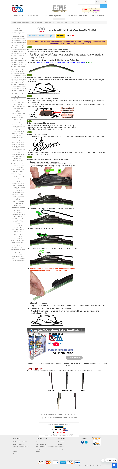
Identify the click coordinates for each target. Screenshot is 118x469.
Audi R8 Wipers (18, 205)
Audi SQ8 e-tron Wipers (18, 247)
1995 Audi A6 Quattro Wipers (18, 93)
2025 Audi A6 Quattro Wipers (18, 40)
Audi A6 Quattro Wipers (18, 144)
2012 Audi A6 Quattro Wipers (18, 64)
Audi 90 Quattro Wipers (18, 121)
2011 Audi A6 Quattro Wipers (18, 66)
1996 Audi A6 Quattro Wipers (18, 92)
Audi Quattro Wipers (18, 203)
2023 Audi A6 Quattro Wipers (18, 44)
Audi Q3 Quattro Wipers (18, 183)
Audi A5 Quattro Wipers (18, 137)
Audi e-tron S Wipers (18, 175)
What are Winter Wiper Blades (21, 446)
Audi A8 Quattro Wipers (18, 160)
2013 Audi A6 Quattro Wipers (18, 62)
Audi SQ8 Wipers (18, 246)
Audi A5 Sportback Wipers (18, 139)
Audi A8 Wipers (18, 158)
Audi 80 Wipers (18, 115)
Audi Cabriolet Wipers (18, 165)
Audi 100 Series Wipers (18, 102)
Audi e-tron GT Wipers (18, 171)
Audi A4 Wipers (18, 129)
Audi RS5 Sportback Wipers (18, 214)
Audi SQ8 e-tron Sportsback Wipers (18, 250)
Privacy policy (16, 451)
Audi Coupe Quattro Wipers (18, 169)
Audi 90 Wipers (18, 119)
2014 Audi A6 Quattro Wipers (18, 60)
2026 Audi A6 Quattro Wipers (18, 38)
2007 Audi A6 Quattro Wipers (18, 73)
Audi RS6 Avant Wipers (18, 218)
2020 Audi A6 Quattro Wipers (18, 49)
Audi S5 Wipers (18, 227)
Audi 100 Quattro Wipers (18, 100)
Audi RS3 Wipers (18, 210)
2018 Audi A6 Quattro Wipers (18, 53)
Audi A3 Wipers (18, 123)
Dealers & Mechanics (18, 444)
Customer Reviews (98, 16)
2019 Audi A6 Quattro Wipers (18, 51)
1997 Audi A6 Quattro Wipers (18, 90)
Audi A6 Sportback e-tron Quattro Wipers (18, 150)
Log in (92, 1)
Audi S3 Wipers (18, 223)
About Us (15, 453)
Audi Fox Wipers (18, 180)
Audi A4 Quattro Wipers (18, 133)
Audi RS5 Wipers (18, 212)
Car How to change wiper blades (18, 32)
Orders (60, 444)
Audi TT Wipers (18, 254)
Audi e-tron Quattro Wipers (18, 173)
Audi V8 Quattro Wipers (18, 262)
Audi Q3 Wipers (18, 181)
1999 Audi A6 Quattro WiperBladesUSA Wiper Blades (60, 417)
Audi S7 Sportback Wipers (18, 234)
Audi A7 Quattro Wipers (18, 154)
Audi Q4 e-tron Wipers (18, 185)
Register (86, 1)
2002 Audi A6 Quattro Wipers (18, 82)
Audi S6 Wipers (18, 231)
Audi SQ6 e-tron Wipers (18, 242)
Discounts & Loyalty (41, 444)
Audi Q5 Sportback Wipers (18, 194)
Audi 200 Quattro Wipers (18, 106)
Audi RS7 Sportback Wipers (18, 222)
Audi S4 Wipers (18, 225)
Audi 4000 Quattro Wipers (18, 110)
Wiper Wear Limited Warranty (77, 16)
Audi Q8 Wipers (18, 199)
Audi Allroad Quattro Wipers (18, 163)
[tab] (41, 36)
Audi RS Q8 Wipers (18, 209)
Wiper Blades (18, 16)
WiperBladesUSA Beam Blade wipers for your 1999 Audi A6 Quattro (61, 62)
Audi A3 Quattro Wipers (18, 124)
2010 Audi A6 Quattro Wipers (18, 68)
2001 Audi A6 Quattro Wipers (18, 84)
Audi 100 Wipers (18, 99)
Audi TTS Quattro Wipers (18, 260)
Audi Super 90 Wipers (18, 252)
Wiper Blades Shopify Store (93, 12)
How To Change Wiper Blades (53, 16)
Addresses (61, 446)
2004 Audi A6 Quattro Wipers (18, 79)
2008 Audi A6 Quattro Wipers (18, 71)
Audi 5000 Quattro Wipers (18, 113)
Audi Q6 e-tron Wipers (18, 196)
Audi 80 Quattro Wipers (18, 117)
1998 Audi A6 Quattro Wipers (18, 88)
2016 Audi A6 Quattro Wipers (18, 57)
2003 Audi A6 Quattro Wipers (18, 81)
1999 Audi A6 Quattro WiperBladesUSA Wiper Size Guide (59, 415)
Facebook (82, 442)
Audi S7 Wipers (18, 233)
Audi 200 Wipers (18, 104)
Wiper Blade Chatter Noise (20, 449)
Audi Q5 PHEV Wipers (18, 192)
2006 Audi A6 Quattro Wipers (18, 75)
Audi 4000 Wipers (18, 108)
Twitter (86, 442)
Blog (37, 441)
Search (104, 6)
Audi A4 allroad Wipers (18, 131)
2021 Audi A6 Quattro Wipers (18, 47)
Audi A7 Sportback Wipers (18, 156)
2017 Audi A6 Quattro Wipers (18, 55)
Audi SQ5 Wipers (18, 238)
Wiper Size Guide (33, 16)
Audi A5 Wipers (18, 135)
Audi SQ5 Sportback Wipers (18, 240)
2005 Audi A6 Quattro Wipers (18, 77)
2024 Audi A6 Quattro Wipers (18, 42)
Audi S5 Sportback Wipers (18, 229)
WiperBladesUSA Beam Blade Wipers (41, 36)
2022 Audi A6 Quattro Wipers (18, 46)
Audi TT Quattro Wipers (18, 256)
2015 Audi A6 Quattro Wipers (18, 58)
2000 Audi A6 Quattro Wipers (18, 86)
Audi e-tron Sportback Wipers (18, 177)
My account (61, 441)
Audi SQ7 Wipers (18, 244)
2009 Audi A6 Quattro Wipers (18, 69)
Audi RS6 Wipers (18, 216)
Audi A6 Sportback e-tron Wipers (18, 147)
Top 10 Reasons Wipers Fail (20, 441)
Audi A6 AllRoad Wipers (18, 142)
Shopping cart (61, 449)
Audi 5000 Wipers (18, 111)
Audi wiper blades (18, 30)
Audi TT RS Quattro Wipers (18, 258)
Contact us (38, 451)
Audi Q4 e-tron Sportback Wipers (18, 188)
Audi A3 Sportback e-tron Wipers (18, 127)
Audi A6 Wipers (18, 140)
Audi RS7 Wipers (18, 220)
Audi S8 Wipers (18, 236)
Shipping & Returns (41, 449)
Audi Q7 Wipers (18, 198)
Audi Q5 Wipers (18, 190)
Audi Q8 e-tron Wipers (18, 201)
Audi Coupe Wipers (18, 167)
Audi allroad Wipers (18, 162)
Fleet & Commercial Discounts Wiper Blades (47, 446)
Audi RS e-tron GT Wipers (18, 207)
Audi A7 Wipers (18, 152)
